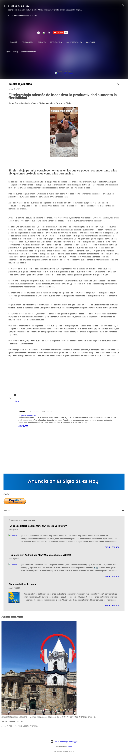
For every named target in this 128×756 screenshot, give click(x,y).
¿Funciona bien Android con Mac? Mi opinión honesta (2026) (39, 555)
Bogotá (13, 42)
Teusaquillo (27, 42)
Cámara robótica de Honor (22, 584)
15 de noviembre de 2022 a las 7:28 (40, 412)
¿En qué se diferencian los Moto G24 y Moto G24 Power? (37, 526)
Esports (42, 42)
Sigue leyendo (112, 547)
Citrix (17, 401)
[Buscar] (123, 6)
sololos (70, 746)
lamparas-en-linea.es (27, 415)
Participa (90, 42)
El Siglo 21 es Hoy (18, 5)
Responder (23, 426)
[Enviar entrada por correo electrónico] (15, 396)
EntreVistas (56, 42)
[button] (118, 84)
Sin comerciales (74, 42)
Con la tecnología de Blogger (66, 742)
